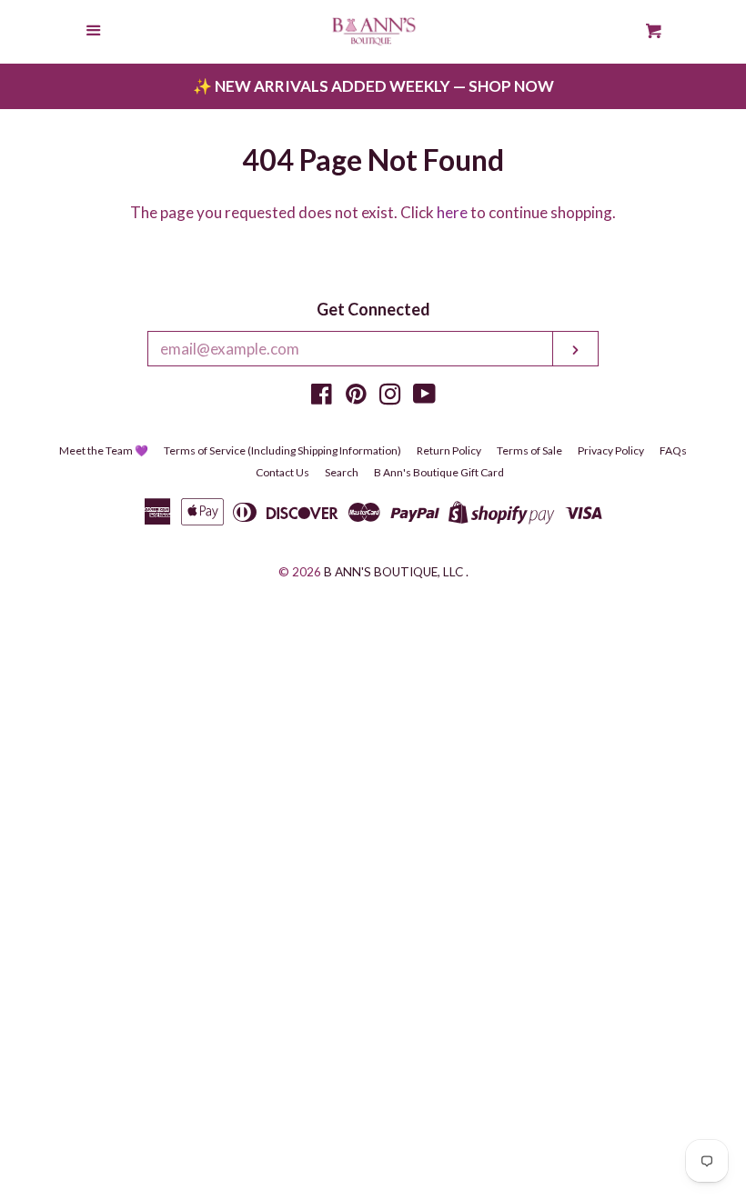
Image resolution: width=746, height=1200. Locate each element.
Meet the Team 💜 (103, 450)
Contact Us (282, 472)
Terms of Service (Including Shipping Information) (282, 450)
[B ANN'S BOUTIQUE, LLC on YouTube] (424, 396)
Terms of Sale (529, 450)
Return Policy (449, 450)
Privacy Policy (611, 450)
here (452, 212)
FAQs (673, 450)
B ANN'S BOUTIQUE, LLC (393, 572)
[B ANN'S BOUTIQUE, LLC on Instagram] (390, 396)
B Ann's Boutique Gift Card (439, 472)
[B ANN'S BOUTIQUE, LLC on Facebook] (321, 396)
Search (341, 472)
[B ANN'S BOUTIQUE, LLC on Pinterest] (356, 396)
